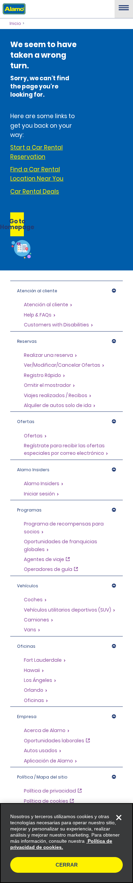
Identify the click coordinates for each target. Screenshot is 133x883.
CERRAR (67, 865)
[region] (66, 843)
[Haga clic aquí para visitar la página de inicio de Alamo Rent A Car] (13, 8)
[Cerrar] (119, 817)
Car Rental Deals (34, 191)
